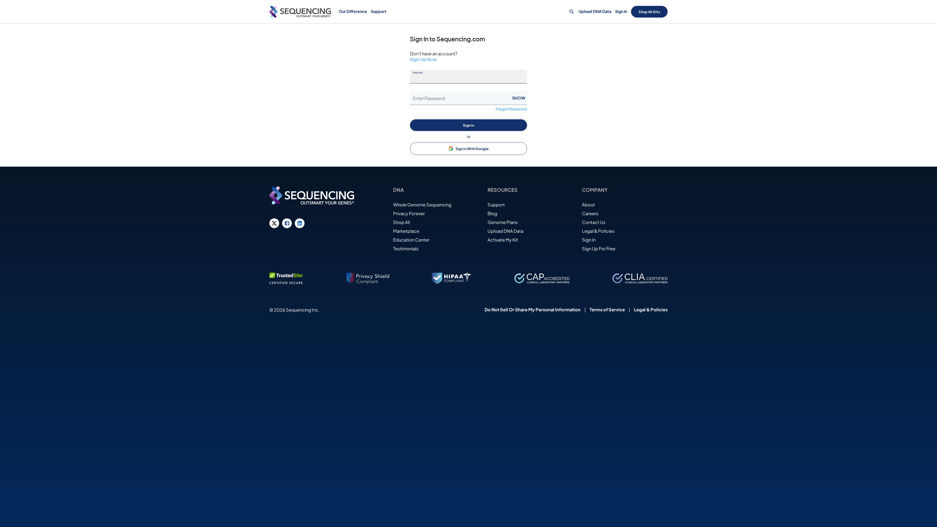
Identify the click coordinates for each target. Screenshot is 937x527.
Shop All (401, 222)
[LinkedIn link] (300, 223)
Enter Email (418, 73)
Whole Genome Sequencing (422, 204)
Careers (590, 213)
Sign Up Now (423, 59)
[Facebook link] (287, 223)
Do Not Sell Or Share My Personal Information (533, 309)
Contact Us (593, 222)
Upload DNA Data (595, 11)
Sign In (621, 11)
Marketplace (406, 231)
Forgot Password (511, 109)
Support (496, 204)
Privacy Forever (409, 213)
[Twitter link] (274, 223)
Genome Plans (503, 222)
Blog (492, 213)
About (588, 204)
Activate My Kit (503, 240)
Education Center (411, 240)
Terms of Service (607, 309)
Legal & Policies (598, 231)
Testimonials (405, 248)
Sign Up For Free (598, 248)
